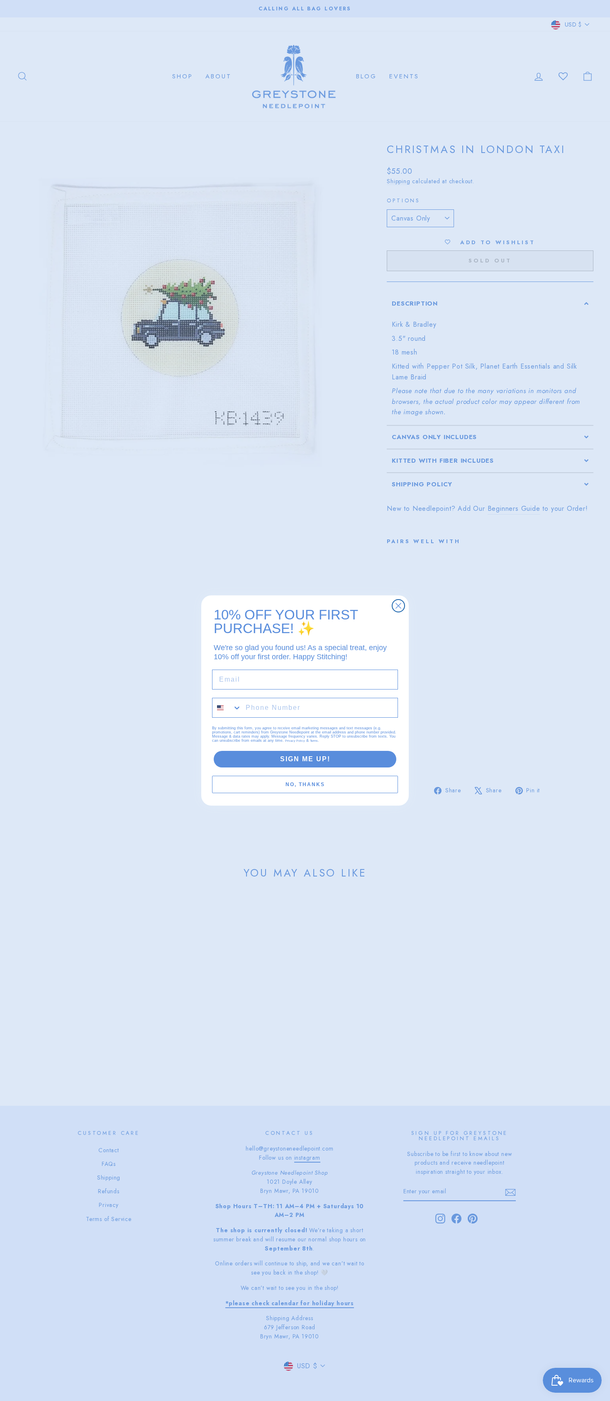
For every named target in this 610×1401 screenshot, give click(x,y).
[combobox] (227, 707)
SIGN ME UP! (305, 758)
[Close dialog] (398, 606)
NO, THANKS (305, 784)
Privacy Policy (295, 740)
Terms (314, 740)
